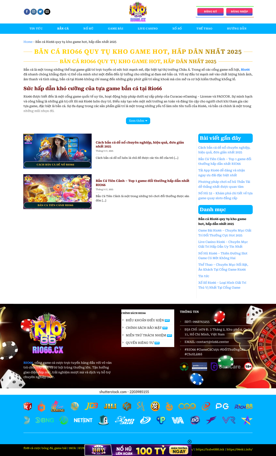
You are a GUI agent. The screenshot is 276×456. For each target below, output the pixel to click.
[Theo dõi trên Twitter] (40, 12)
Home (27, 42)
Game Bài (115, 28)
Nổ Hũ (88, 28)
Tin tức (36, 28)
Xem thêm (136, 121)
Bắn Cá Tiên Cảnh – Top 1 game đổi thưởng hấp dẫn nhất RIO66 (142, 183)
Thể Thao (204, 28)
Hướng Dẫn (237, 28)
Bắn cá (63, 28)
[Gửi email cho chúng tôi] (47, 12)
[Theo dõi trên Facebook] (27, 12)
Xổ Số (177, 28)
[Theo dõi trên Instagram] (34, 12)
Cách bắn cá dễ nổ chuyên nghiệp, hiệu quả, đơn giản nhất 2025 (140, 144)
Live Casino (148, 28)
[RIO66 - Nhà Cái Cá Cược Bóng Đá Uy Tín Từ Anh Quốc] (138, 11)
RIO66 (28, 362)
